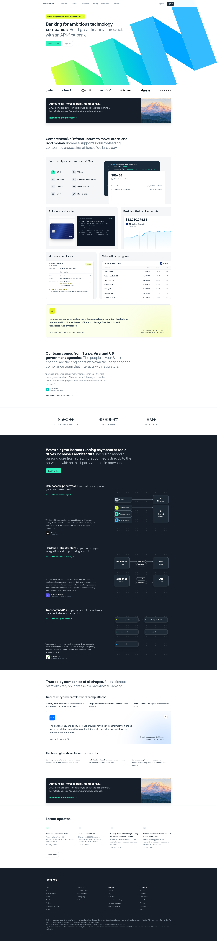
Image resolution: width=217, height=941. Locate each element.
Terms (142, 909)
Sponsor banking (114, 906)
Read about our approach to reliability (59, 557)
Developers (85, 4)
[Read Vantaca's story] (145, 90)
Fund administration (115, 903)
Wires (48, 909)
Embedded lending (115, 900)
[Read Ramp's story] (105, 90)
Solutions (74, 4)
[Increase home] (48, 3)
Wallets (111, 897)
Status (79, 900)
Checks (48, 900)
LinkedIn (143, 900)
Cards (48, 897)
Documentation (82, 890)
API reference (82, 894)
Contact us (144, 897)
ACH (47, 890)
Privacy (142, 903)
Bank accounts (51, 894)
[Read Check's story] (67, 90)
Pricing (142, 890)
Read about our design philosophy (58, 619)
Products (64, 4)
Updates (143, 894)
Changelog (81, 897)
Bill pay (110, 890)
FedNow (49, 903)
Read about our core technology (57, 495)
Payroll (110, 894)
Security (143, 906)
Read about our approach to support (58, 395)
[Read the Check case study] (108, 727)
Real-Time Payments (53, 906)
